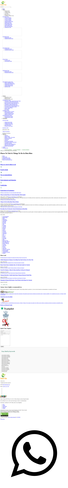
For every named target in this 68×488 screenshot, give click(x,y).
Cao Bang (4, 226)
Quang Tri (4, 233)
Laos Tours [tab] (6, 13)
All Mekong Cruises (6, 110)
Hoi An (4, 236)
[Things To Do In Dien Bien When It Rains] (8, 199)
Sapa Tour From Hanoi (8, 26)
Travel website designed (12, 417)
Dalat (3, 239)
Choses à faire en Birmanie (6, 363)
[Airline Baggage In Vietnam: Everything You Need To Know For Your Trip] (13, 257)
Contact (4, 146)
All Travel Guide (5, 120)
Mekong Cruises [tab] (7, 98)
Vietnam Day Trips (8, 27)
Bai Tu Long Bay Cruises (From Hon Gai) (12, 102)
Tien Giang (4, 245)
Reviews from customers (9, 141)
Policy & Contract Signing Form (10, 144)
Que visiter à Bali (4, 371)
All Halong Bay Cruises (7, 100)
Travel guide (5, 118)
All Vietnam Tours (6, 16)
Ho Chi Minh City (6, 242)
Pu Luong (4, 222)
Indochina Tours (7, 86)
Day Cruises (7, 109)
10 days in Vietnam (8, 17)
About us (4, 407)
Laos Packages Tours (8, 61)
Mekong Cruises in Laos (9, 114)
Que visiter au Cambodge (5, 369)
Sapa (3, 224)
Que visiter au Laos (4, 370)
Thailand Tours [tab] (7, 11)
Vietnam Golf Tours (8, 22)
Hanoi (4, 218)
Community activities (8, 143)
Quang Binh (5, 232)
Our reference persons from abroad (10, 142)
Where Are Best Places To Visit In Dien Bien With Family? (13, 194)
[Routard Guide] (34, 322)
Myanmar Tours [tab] (7, 14)
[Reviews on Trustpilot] (34, 308)
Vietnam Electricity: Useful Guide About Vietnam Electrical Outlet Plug (15, 275)
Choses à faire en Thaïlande (6, 362)
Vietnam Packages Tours (9, 21)
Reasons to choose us (8, 138)
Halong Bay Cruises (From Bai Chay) (11, 103)
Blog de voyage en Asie (5, 365)
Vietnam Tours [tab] (7, 10)
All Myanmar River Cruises (7, 115)
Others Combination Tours (9, 82)
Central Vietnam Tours (8, 24)
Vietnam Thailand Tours (9, 85)
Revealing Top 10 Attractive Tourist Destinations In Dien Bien (13, 208)
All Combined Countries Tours (8, 81)
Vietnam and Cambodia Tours (10, 83)
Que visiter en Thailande (5, 368)
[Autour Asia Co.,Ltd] (3, 3)
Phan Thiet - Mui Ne (6, 241)
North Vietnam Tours (8, 23)
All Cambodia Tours (6, 47)
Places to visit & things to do (13, 196)
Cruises (4, 96)
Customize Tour (5, 147)
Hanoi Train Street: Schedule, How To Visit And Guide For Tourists (15, 264)
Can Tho (4, 247)
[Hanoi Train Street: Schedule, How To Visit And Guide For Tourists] (12, 262)
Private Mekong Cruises (9, 112)
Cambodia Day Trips (8, 48)
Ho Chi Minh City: (3, 400)
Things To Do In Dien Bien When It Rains (9, 201)
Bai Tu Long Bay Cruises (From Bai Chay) (12, 105)
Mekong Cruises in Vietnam (9, 111)
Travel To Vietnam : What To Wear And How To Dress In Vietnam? (15, 270)
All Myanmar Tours (6, 70)
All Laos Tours (5, 59)
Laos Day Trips (7, 60)
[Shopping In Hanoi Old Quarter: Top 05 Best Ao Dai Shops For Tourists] (13, 278)
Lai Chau (4, 231)
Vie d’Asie (3, 366)
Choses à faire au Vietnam (5, 359)
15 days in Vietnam (8, 19)
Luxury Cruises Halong (9, 107)
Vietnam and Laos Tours (9, 84)
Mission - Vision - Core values (10, 137)
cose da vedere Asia (4, 364)
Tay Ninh (4, 244)
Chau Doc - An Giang (6, 249)
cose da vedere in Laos (5, 358)
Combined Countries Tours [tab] (9, 15)
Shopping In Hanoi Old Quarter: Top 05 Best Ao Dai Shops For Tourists (16, 280)
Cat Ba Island (5, 220)
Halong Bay (5, 219)
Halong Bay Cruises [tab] (8, 97)
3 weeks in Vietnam (8, 20)
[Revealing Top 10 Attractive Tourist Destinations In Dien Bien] (11, 206)
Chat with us (2, 419)
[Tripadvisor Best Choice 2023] (34, 314)
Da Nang (4, 235)
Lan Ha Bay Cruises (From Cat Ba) (11, 106)
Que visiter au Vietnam (5, 367)
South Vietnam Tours (8, 25)
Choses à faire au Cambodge (6, 360)
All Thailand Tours (6, 36)
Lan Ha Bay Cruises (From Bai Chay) (11, 104)
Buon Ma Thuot (5, 240)
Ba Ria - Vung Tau (6, 243)
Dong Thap (4, 248)
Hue (3, 234)
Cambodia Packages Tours (9, 49)
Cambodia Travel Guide (9, 124)
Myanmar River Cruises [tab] (9, 99)
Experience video (5, 127)
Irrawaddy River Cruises (9, 116)
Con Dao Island (5, 251)
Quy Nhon (4, 237)
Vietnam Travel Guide (8, 122)
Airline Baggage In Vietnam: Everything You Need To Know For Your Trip (16, 259)
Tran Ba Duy (7, 139)
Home (4, 8)
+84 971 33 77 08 (6, 386)
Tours (4, 9)
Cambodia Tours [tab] (7, 12)
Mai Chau (4, 223)
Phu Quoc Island (5, 250)
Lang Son (4, 227)
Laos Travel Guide (8, 125)
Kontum (4, 253)
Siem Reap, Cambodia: (4, 402)
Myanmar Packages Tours (9, 72)
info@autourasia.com (6, 384)
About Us (4, 134)
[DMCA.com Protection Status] (4, 416)
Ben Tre (4, 246)
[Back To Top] (0, 418)
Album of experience (6, 131)
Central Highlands (6, 216)
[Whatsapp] (34, 487)
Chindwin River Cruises (9, 117)
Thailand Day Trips (8, 37)
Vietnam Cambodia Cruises (9, 113)
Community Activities (6, 252)
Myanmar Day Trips (8, 71)
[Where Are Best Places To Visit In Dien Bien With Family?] (10, 192)
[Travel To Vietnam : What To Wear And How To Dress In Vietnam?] (12, 267)
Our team (6, 140)
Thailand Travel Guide (8, 123)
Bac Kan (4, 228)
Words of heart (7, 136)
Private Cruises (7, 108)
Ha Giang (4, 225)
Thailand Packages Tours (9, 38)
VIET (18, 417)
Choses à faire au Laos (5, 361)
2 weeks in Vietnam (8, 18)
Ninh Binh (4, 221)
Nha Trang (4, 238)
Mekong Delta (5, 217)
